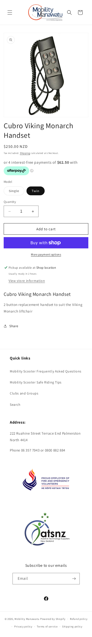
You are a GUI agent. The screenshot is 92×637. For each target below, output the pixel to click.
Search (15, 404)
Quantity (10, 202)
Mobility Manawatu (26, 619)
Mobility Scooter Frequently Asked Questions (45, 371)
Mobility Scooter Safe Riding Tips (36, 382)
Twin (35, 191)
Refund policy (78, 619)
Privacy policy (23, 626)
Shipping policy (72, 626)
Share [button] (13, 326)
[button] (9, 12)
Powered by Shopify (53, 619)
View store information (27, 280)
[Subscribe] (74, 578)
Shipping (25, 153)
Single (16, 191)
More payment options (46, 254)
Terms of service (47, 626)
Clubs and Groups (24, 393)
